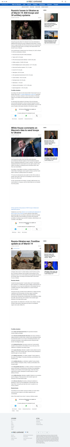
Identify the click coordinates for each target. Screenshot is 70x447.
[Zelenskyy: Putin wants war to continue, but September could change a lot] (51, 152)
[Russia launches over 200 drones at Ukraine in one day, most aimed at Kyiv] (51, 35)
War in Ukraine (16, 4)
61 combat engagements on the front (28, 94)
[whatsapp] (47, 432)
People (56, 4)
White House (14, 232)
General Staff (20, 118)
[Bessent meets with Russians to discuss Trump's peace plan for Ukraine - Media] (51, 135)
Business (42, 4)
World (29, 4)
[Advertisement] (51, 62)
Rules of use (13, 436)
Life (24, 4)
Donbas (13, 410)
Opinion (49, 4)
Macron (19, 232)
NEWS (44, 10)
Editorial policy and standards (28, 435)
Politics (35, 4)
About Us (12, 435)
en (4, 1)
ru (6, 1)
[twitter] (43, 432)
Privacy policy (25, 436)
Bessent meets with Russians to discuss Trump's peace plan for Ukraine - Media (49, 142)
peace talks (38, 421)
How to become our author (27, 438)
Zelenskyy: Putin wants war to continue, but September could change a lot (50, 159)
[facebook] (38, 432)
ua (2, 1)
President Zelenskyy (39, 424)
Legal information (14, 438)
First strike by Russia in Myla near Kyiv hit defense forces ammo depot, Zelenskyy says (50, 25)
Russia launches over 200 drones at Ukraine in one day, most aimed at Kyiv (50, 41)
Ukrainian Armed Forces (28, 118)
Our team (12, 439)
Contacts (24, 439)
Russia (17, 410)
